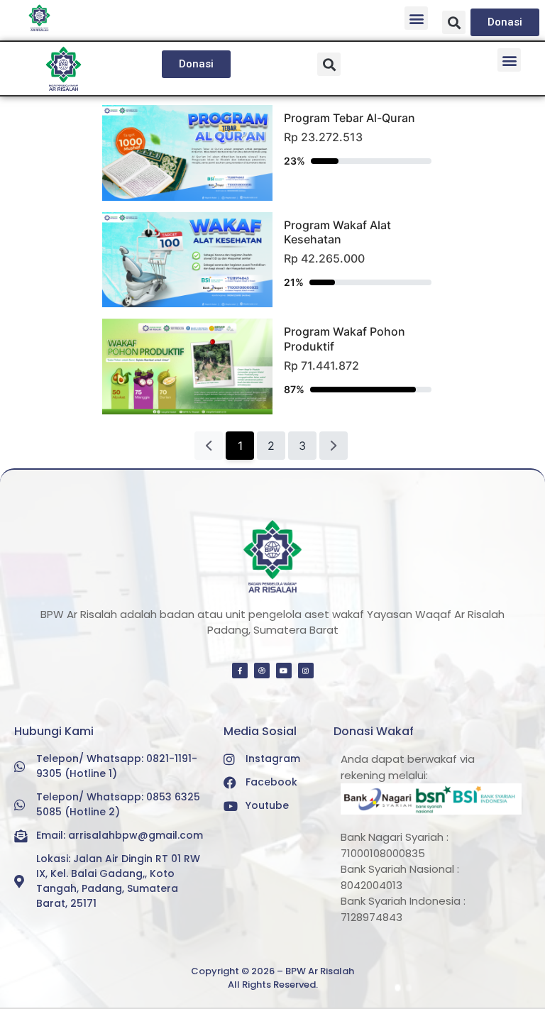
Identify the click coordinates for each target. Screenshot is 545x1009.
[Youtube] (284, 670)
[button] (416, 18)
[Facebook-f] (240, 670)
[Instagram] (306, 670)
